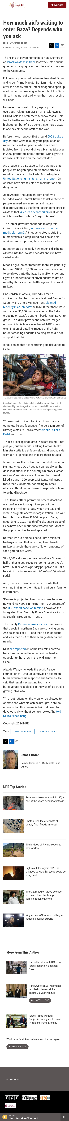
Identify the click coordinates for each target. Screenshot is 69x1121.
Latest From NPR (22, 731)
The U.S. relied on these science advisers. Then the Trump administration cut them (44, 895)
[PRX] (45, 1097)
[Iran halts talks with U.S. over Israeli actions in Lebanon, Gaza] (16, 967)
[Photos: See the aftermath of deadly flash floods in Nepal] (13, 826)
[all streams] (64, 1117)
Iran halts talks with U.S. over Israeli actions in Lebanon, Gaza (45, 966)
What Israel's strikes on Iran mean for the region (33, 1039)
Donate (58, 4)
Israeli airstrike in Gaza (21, 62)
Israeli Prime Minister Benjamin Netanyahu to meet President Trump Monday (45, 1019)
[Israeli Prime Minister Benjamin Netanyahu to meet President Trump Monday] (16, 1021)
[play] (5, 1117)
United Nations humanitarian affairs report (29, 178)
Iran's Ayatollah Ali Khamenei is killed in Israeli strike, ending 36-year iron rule (45, 989)
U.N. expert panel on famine (25, 608)
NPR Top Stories (48, 731)
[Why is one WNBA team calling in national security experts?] (13, 920)
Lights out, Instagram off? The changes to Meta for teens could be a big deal (46, 872)
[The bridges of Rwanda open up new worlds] (13, 850)
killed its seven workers (35, 212)
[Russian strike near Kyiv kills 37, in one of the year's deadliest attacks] (13, 803)
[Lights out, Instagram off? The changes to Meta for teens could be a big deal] (13, 873)
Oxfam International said (33, 624)
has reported (17, 649)
